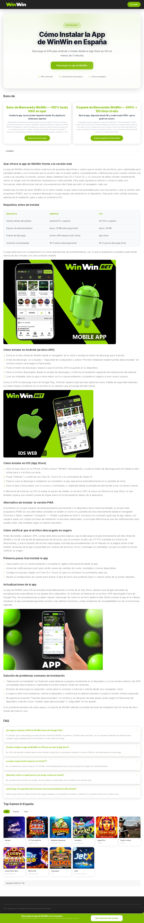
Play (14, 825)
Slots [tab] (26, 811)
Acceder (134, 4)
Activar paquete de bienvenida (107, 138)
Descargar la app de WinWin (72, 65)
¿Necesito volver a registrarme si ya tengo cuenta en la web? (35, 775)
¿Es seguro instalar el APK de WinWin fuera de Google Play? (34, 730)
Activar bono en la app (37, 138)
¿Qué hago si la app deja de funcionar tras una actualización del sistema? (41, 789)
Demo (14, 830)
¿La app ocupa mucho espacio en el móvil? (26, 761)
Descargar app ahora (106, 918)
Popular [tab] (16, 811)
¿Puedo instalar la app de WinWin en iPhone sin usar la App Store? (37, 747)
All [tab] (7, 811)
